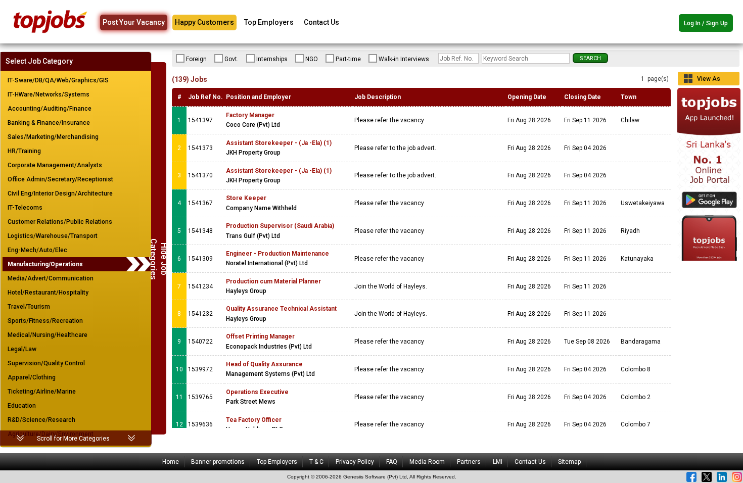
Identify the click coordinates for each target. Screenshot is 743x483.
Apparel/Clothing (32, 377)
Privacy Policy (355, 461)
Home (170, 461)
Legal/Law (22, 349)
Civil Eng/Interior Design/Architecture (60, 193)
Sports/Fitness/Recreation (45, 320)
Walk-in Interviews (404, 59)
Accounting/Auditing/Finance (49, 108)
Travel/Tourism (29, 306)
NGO (311, 59)
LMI (497, 461)
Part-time (348, 59)
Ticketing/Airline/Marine (42, 391)
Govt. (231, 59)
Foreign (196, 59)
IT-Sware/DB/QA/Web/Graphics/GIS (58, 80)
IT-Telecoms (25, 207)
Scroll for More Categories (73, 438)
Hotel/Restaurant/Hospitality (48, 292)
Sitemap (569, 461)
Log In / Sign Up (706, 23)
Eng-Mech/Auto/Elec (37, 250)
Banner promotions (218, 461)
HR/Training (24, 151)
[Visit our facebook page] (691, 477)
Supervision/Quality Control (46, 363)
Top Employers (269, 22)
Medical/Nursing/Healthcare (47, 335)
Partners (469, 461)
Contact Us (321, 22)
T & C (316, 461)
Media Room (427, 461)
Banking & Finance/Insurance (49, 122)
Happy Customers (204, 22)
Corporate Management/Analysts (55, 165)
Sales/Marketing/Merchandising (53, 136)
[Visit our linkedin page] (722, 477)
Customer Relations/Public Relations (60, 221)
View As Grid (708, 80)
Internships (272, 59)
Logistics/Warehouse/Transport (53, 235)
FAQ (391, 461)
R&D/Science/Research (41, 419)
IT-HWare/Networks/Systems (48, 94)
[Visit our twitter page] (707, 477)
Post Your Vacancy (134, 22)
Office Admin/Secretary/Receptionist (60, 179)
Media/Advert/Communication (51, 278)
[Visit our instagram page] (737, 477)
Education (22, 405)
